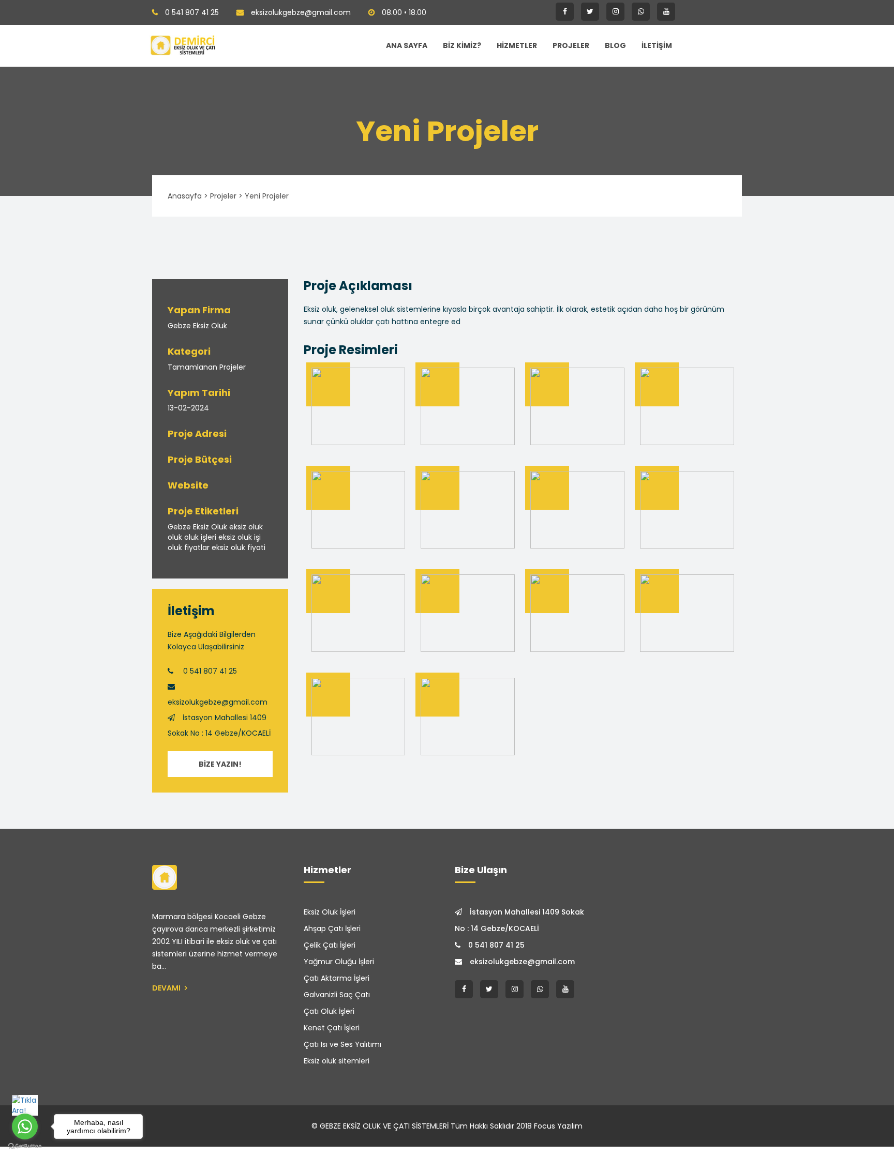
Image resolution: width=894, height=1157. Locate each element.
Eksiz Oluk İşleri (329, 912)
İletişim (657, 45)
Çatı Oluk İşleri (329, 1011)
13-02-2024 (188, 408)
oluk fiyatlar (189, 547)
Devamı (167, 988)
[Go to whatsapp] (25, 1126)
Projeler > (226, 196)
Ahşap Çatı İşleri (332, 928)
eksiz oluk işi (239, 537)
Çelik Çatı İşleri (329, 945)
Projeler (571, 45)
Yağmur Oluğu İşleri (339, 961)
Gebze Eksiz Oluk (197, 326)
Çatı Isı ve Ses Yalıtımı (342, 1044)
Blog (615, 45)
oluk (175, 537)
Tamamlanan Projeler (207, 367)
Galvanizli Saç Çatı (337, 994)
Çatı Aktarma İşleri (336, 978)
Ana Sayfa (406, 45)
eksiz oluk (246, 527)
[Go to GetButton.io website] (24, 1146)
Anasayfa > (188, 196)
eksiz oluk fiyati (238, 547)
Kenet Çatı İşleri (332, 1028)
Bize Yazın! (220, 764)
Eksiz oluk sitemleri (336, 1061)
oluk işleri (200, 537)
